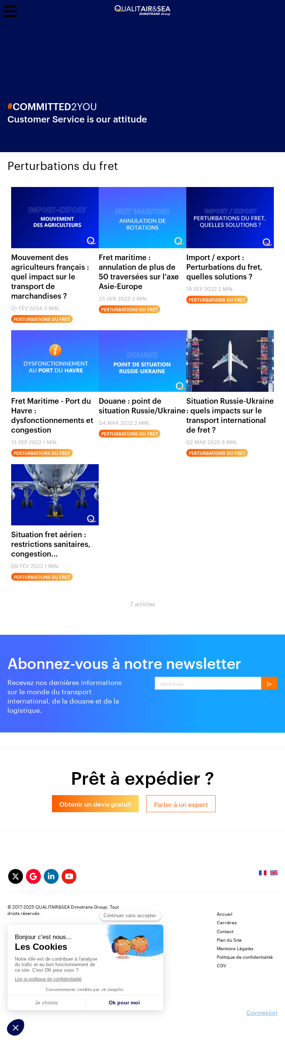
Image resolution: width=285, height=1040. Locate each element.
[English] (274, 875)
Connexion (262, 1011)
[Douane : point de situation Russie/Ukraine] (142, 360)
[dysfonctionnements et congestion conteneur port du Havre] (55, 360)
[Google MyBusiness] (33, 876)
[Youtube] (69, 876)
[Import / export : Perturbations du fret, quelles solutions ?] (230, 217)
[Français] (262, 875)
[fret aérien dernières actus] (55, 494)
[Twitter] (15, 876)
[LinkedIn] (51, 876)
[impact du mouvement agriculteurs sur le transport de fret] (55, 217)
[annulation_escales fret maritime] (142, 217)
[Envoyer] (269, 683)
